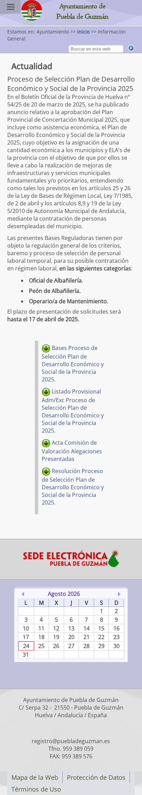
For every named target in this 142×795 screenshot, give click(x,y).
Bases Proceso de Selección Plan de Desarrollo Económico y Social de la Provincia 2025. (73, 363)
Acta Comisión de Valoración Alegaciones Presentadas (72, 451)
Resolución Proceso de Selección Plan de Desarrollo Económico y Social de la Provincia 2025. (73, 486)
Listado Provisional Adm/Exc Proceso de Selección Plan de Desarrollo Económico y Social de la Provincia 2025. (73, 411)
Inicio (83, 31)
